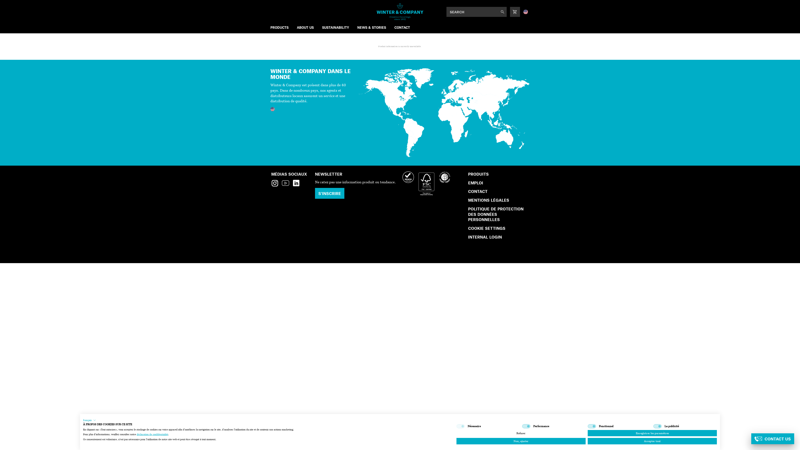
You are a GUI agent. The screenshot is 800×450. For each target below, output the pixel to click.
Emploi (475, 182)
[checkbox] (460, 426)
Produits (478, 174)
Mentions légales (488, 200)
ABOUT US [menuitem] (305, 27)
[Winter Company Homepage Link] (400, 11)
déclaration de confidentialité (152, 434)
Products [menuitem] (279, 27)
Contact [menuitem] (402, 27)
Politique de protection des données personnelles (496, 214)
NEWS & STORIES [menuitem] (371, 27)
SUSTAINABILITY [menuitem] (335, 27)
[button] (89, 420)
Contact (478, 191)
